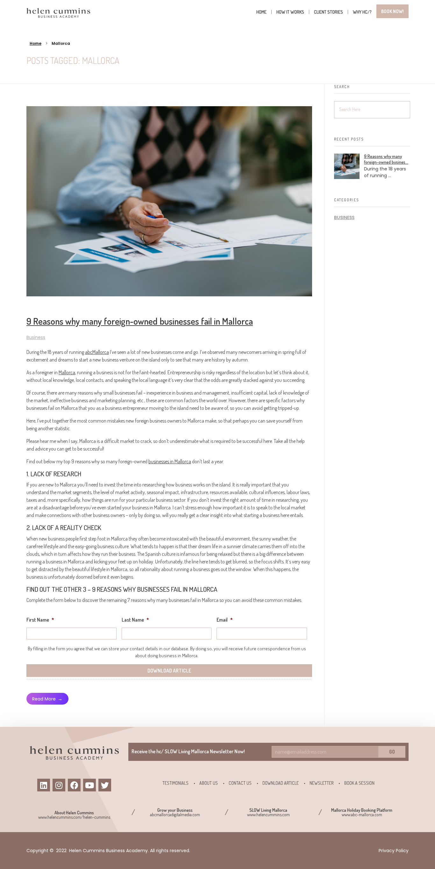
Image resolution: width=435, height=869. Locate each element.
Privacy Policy (394, 850)
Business (35, 337)
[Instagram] (59, 785)
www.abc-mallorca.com (362, 814)
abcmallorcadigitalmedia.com (175, 814)
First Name (40, 620)
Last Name (135, 620)
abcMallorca (97, 352)
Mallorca (67, 372)
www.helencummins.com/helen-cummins (74, 817)
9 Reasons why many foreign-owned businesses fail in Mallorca (139, 321)
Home (35, 43)
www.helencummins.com (268, 814)
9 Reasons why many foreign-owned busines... (386, 159)
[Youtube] (89, 785)
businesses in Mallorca (169, 461)
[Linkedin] (43, 785)
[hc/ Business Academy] (58, 13)
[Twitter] (104, 785)
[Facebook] (74, 785)
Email (225, 620)
